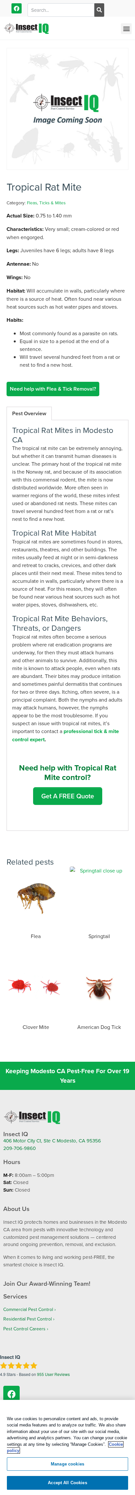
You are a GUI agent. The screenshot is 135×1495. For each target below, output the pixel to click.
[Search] (99, 10)
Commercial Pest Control (28, 1309)
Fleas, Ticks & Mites (46, 202)
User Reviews (53, 1374)
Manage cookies (67, 1464)
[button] (126, 28)
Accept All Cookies (67, 1482)
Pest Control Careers (24, 1328)
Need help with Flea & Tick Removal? (53, 389)
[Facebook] (16, 8)
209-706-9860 (19, 1148)
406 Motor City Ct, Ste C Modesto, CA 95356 (52, 1140)
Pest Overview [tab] (29, 413)
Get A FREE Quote (67, 796)
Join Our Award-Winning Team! (46, 1283)
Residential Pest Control (27, 1319)
